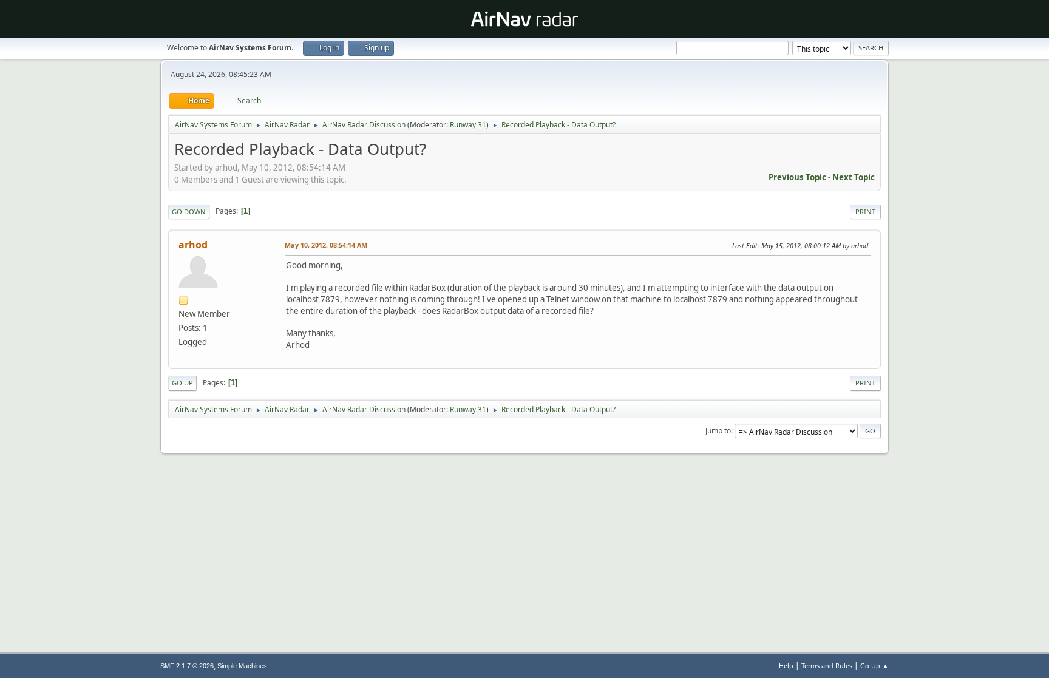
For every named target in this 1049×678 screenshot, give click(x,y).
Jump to (718, 430)
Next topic (853, 177)
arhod (193, 244)
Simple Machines (242, 666)
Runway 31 (468, 125)
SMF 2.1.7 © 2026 (187, 666)
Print (865, 211)
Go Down (189, 211)
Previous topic (797, 177)
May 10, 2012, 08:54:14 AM (326, 244)
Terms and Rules (826, 665)
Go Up (182, 382)
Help (786, 665)
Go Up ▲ (874, 665)
